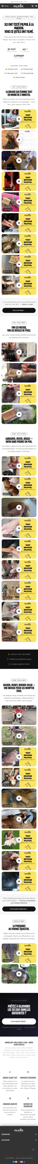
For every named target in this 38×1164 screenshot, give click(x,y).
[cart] (36, 6)
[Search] (32, 6)
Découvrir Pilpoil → (19, 310)
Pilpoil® (12, 1158)
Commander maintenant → (19, 909)
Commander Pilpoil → (19, 1021)
